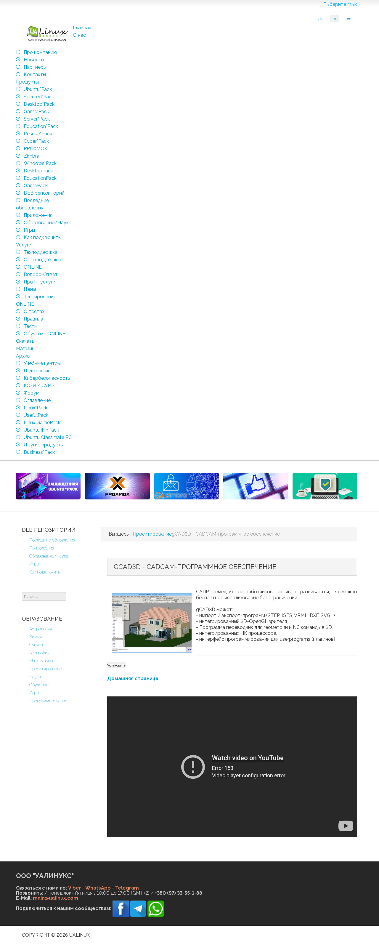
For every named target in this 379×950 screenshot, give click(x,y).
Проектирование (45, 669)
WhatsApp (98, 888)
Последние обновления (52, 540)
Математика (41, 661)
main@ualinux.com (55, 898)
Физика (36, 645)
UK (319, 18)
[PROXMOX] (117, 486)
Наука (35, 677)
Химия (35, 637)
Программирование (48, 701)
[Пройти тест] (255, 486)
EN (349, 18)
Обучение (39, 685)
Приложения (41, 548)
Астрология (40, 629)
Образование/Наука (48, 556)
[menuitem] (82, 28)
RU (334, 18)
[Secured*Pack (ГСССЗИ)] (48, 486)
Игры (34, 564)
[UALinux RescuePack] (325, 486)
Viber (74, 888)
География (39, 653)
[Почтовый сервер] (186, 486)
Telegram (127, 888)
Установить (116, 665)
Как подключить (44, 572)
